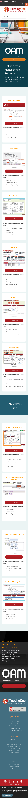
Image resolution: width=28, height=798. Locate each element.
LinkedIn (17, 781)
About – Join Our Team (16, 724)
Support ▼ (14, 1)
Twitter (13, 781)
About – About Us (16, 721)
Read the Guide (14, 123)
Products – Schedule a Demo (16, 726)
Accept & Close (8, 795)
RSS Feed (5, 781)
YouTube (21, 781)
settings (17, 792)
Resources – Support (16, 728)
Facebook (9, 781)
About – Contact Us (17, 730)
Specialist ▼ (7, 1)
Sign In (14, 59)
